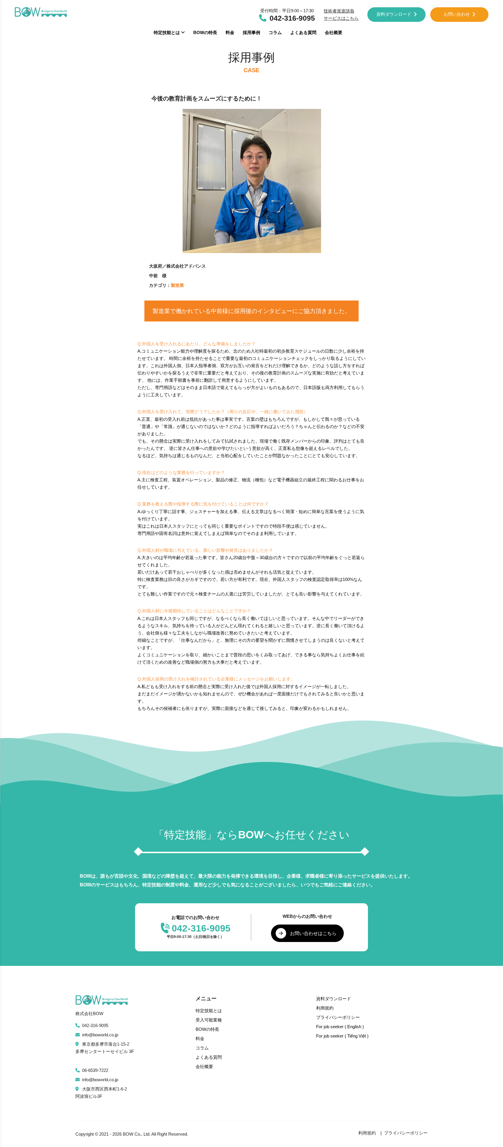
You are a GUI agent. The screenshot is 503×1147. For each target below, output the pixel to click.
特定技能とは (167, 32)
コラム (275, 32)
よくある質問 (303, 32)
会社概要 (333, 32)
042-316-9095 (95, 1025)
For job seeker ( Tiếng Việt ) (342, 1035)
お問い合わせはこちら (313, 933)
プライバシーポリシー (338, 1017)
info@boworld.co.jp (100, 1034)
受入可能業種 (209, 1019)
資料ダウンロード (393, 14)
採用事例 (251, 32)
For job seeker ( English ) (340, 1026)
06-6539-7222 (95, 1070)
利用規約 (325, 1007)
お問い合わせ (457, 14)
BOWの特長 (205, 32)
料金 (230, 32)
